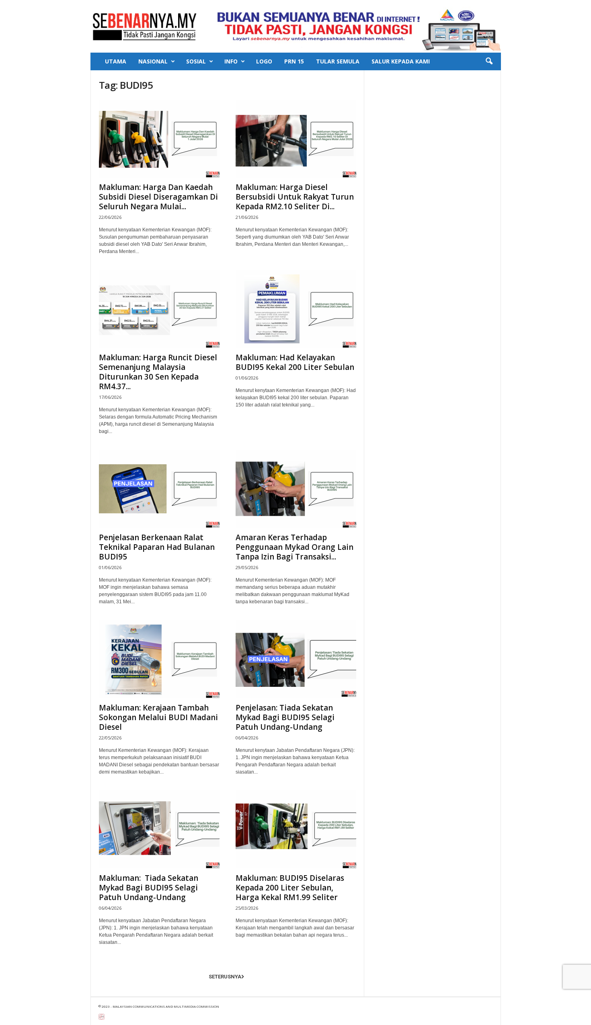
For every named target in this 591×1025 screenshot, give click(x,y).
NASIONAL (153, 61)
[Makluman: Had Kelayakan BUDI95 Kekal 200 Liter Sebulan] (296, 309)
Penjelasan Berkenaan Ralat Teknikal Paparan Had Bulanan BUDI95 (157, 547)
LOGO (264, 61)
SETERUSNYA (225, 977)
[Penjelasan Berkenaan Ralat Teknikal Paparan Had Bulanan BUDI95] (159, 489)
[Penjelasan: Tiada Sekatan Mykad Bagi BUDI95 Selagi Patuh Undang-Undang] (296, 659)
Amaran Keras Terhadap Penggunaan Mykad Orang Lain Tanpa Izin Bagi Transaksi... (294, 547)
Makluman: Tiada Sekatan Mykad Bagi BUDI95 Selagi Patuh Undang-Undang (148, 887)
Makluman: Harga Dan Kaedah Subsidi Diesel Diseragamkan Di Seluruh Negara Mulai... (158, 197)
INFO (231, 61)
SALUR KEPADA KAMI (400, 61)
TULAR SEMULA (337, 61)
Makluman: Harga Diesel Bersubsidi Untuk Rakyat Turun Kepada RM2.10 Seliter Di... (295, 197)
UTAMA (115, 61)
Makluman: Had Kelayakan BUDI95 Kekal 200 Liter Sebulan (295, 362)
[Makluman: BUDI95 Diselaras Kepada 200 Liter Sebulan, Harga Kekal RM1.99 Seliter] (296, 829)
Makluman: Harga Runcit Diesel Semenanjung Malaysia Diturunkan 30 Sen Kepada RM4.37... (158, 372)
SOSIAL (196, 61)
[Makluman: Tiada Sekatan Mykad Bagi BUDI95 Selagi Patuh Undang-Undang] (159, 829)
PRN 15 (294, 61)
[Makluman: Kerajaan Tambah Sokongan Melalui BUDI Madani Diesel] (159, 659)
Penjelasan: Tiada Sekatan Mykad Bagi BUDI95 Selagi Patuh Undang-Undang (285, 717)
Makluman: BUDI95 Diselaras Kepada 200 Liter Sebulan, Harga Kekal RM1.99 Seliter (290, 887)
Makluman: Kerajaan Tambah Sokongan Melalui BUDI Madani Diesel (158, 717)
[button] (489, 61)
